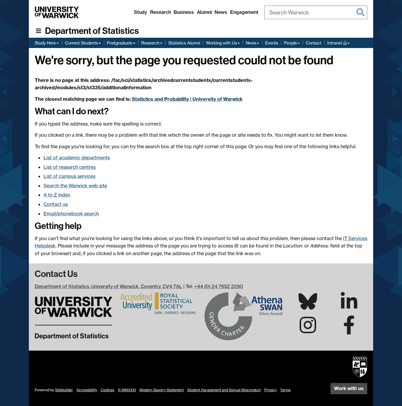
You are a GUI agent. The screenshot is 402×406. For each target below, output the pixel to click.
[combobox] (315, 12)
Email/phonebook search (71, 214)
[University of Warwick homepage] (57, 12)
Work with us (349, 388)
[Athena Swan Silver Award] (243, 315)
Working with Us (221, 42)
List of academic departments (77, 158)
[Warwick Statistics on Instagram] (308, 330)
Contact (313, 42)
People (290, 42)
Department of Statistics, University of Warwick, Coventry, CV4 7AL (108, 286)
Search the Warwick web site (75, 186)
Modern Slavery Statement (161, 390)
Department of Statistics (92, 31)
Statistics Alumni (184, 42)
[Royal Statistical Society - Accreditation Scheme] (158, 303)
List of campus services (69, 176)
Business (184, 12)
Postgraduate (119, 42)
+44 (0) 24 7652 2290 (218, 286)
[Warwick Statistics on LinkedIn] (349, 307)
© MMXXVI (127, 390)
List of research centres (70, 167)
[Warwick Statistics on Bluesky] (308, 306)
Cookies (107, 390)
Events (271, 42)
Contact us (56, 204)
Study (140, 12)
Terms (285, 390)
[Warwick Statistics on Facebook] (349, 330)
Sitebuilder (64, 390)
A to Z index (57, 195)
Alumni (204, 12)
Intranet (338, 42)
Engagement (244, 12)
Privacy (270, 390)
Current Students (81, 42)
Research (160, 12)
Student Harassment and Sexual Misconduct (224, 390)
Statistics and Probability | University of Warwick (187, 99)
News (221, 12)
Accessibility (87, 390)
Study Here (45, 42)
